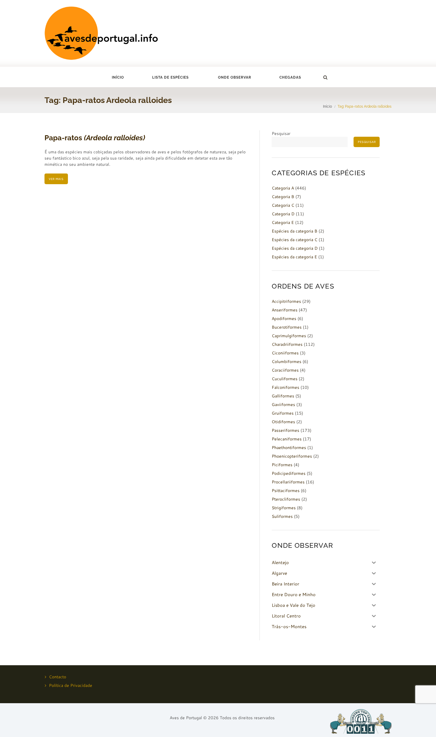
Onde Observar (234, 77)
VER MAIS (56, 179)
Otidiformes (283, 422)
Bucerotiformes (287, 327)
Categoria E (283, 222)
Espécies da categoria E (294, 257)
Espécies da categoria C (294, 240)
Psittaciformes (286, 491)
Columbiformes (286, 361)
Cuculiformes (284, 379)
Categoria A (283, 188)
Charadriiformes (287, 344)
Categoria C (283, 205)
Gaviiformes (283, 405)
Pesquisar (281, 133)
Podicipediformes (288, 473)
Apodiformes (284, 318)
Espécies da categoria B (294, 231)
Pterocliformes (286, 499)
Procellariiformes (288, 482)
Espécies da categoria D (295, 248)
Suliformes (282, 516)
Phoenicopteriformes (292, 456)
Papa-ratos (94, 137)
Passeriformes (285, 430)
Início (118, 77)
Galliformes (283, 396)
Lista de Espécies (170, 77)
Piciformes (282, 465)
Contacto (57, 677)
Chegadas (290, 77)
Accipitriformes (286, 301)
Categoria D (283, 214)
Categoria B (283, 197)
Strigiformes (284, 508)
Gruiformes (283, 413)
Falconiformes (285, 387)
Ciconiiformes (285, 353)
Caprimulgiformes (289, 336)
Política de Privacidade (70, 685)
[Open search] (325, 77)
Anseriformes (284, 310)
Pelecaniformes (287, 439)
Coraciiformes (285, 370)
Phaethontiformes (289, 448)
